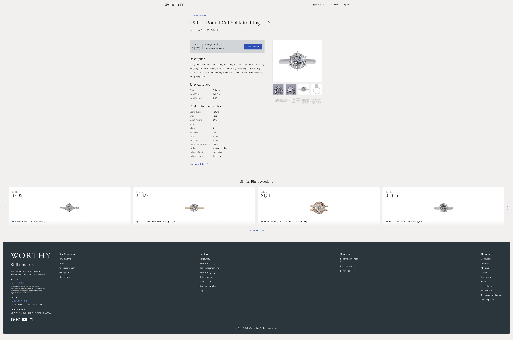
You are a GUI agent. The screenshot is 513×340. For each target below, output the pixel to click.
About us (485, 268)
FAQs (61, 263)
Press (483, 281)
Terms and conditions (491, 295)
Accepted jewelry (67, 268)
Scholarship (486, 290)
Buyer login (345, 271)
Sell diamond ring (207, 263)
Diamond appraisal (207, 286)
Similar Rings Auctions (256, 181)
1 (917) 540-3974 (19, 283)
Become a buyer (347, 266)
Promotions (486, 286)
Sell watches (205, 281)
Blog (201, 290)
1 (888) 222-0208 (19, 301)
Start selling (64, 277)
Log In (346, 4)
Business (345, 254)
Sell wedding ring (207, 272)
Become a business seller (349, 260)
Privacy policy (487, 299)
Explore (204, 254)
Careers (485, 272)
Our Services (67, 254)
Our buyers (486, 277)
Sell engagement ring (209, 268)
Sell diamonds (205, 277)
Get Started (253, 46)
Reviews (485, 263)
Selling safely (65, 272)
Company (487, 254)
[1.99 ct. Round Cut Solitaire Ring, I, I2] (297, 61)
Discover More (256, 230)
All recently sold (198, 15)
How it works (319, 4)
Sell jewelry (204, 259)
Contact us (486, 259)
